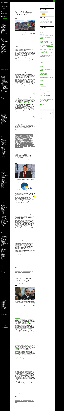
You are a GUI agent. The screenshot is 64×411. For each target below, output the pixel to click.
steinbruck (25, 146)
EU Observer (2, 126)
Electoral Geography (3, 125)
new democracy (31, 142)
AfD (15, 134)
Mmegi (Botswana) (3, 212)
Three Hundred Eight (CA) (4, 300)
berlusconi (16, 135)
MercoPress (2, 211)
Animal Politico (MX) (3, 43)
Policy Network (3, 242)
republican (43, 100)
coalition (45, 92)
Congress (48, 92)
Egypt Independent (3, 112)
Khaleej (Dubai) (3, 183)
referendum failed (17, 318)
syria (44, 101)
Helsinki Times (3, 154)
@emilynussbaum (43, 77)
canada (52, 91)
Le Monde (2, 203)
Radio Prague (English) (3, 249)
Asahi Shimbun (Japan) (3, 46)
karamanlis (16, 142)
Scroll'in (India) (3, 259)
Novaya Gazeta (3, 227)
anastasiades (30, 134)
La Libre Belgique (3, 191)
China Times (2, 74)
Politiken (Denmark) (3, 244)
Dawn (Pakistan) (3, 98)
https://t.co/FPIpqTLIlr (43, 36)
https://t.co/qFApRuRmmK (43, 74)
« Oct (41, 118)
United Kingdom (43, 103)
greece (25, 140)
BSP (31, 135)
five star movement (24, 139)
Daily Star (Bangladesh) (4, 91)
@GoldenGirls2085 (43, 64)
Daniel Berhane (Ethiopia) (4, 95)
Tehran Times (3, 275)
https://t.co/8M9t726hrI (45, 41)
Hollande (31, 140)
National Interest (3, 217)
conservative (31, 136)
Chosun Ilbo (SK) (3, 76)
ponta (16, 144)
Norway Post (2, 226)
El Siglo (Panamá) (3, 120)
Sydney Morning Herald (4, 273)
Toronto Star (2, 305)
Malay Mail (2, 208)
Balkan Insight (3, 52)
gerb (32, 139)
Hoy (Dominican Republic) (4, 157)
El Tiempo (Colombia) (3, 121)
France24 (2, 137)
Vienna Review (3, 313)
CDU (23, 136)
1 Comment (22, 283)
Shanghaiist (2, 260)
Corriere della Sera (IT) (4, 81)
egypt (41, 95)
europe (28, 137)
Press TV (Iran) (3, 246)
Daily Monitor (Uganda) (4, 89)
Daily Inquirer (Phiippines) (4, 87)
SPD (18, 146)
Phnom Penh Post (3, 241)
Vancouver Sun (3, 311)
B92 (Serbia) (2, 50)
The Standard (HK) (3, 298)
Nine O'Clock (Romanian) (4, 225)
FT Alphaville (2, 143)
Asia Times (2, 47)
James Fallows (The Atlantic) (4, 175)
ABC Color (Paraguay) (3, 25)
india (52, 96)
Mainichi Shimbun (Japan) (4, 207)
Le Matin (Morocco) (3, 202)
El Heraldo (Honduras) (4, 114)
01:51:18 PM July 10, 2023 (43, 42)
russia (46, 100)
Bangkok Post (2, 53)
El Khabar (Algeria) (3, 115)
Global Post (2, 147)
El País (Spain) (2, 119)
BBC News (2, 56)
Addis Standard (3, 26)
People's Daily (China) (3, 240)
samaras (16, 145)
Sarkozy (20, 145)
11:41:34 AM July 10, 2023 (43, 52)
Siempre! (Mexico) (3, 262)
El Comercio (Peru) (3, 113)
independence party (27, 141)
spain (16, 146)
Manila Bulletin (3, 210)
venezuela (45, 104)
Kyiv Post (2, 186)
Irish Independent (3, 170)
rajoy (30, 144)
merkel (26, 142)
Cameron (20, 136)
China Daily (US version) (4, 73)
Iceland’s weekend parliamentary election (22, 49)
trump (48, 101)
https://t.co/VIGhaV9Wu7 (43, 68)
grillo (28, 140)
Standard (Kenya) (3, 266)
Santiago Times (3, 256)
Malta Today (2, 209)
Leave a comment (24, 160)
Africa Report (2, 28)
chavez (42, 92)
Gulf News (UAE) (3, 152)
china (44, 92)
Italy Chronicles (3, 172)
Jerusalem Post (3, 179)
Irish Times (2, 171)
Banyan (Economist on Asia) (4, 54)
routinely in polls (25, 109)
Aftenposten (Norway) (3, 29)
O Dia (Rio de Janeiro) (3, 229)
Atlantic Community (3, 49)
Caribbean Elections (3, 67)
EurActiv (2, 127)
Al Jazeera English (3, 30)
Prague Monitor (3, 245)
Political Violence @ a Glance (4, 243)
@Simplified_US (43, 35)
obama (50, 99)
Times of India (3, 301)
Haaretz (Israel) (3, 153)
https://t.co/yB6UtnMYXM (43, 82)
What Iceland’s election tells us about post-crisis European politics (24, 12)
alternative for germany (21, 134)
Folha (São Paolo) (3, 133)
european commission (18, 138)
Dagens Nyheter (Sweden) (4, 85)
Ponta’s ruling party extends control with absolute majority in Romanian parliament (23, 157)
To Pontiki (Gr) (3, 304)
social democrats (30, 145)
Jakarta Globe (2, 173)
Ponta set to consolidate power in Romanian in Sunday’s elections (24, 280)
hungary (16, 141)
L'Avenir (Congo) (3, 187)
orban (16, 143)
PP (18, 144)
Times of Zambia (3, 303)
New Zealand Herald (3, 223)
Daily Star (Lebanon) (3, 92)
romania (33, 144)
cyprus (16, 137)
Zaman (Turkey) (3, 326)
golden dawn (21, 140)
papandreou (20, 143)
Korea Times (2, 185)
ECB (18, 137)
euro (25, 137)
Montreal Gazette (3, 214)
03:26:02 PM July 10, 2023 (43, 37)
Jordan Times (2, 181)
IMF (22, 141)
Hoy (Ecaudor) (3, 158)
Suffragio (3, 1)
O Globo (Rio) (2, 230)
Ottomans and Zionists (4, 237)
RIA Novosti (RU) (3, 254)
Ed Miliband (22, 137)
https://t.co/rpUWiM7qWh (43, 51)
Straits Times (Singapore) (4, 267)
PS (52, 99)
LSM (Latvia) (2, 206)
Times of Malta (3, 302)
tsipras (50, 101)
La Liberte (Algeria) (3, 190)
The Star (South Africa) (3, 299)
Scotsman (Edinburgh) (3, 258)
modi (47, 99)
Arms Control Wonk (3, 45)
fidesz (20, 139)
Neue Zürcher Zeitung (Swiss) (4, 218)
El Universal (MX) (3, 122)
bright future (28, 135)
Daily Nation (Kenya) (3, 90)
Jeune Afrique (3, 180)
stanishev (21, 146)
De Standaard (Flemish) (4, 99)
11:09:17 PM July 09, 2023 (43, 65)
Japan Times (2, 176)
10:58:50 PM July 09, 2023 (43, 69)
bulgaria (16, 136)
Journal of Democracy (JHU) (4, 182)
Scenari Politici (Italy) (3, 257)
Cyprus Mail (2, 84)
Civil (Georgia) (3, 77)
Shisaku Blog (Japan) (3, 261)
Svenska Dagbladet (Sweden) (4, 272)
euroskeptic (29, 138)
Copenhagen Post (3, 80)
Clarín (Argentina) (3, 78)
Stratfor (2, 268)
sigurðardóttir (24, 145)
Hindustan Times (3, 155)
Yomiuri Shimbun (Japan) (4, 325)
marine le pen (41, 99)
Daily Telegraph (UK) (3, 94)
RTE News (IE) (3, 255)
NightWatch (2, 224)
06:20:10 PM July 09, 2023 (43, 79)
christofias (26, 136)
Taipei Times (2, 274)
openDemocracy (3, 234)
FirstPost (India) (3, 132)
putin (41, 100)
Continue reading (27, 127)
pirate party (31, 143)
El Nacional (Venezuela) (4, 117)
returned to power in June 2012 (24, 102)
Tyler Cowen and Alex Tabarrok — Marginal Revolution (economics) (4, 308)
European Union (25, 138)
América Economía (3, 35)
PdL (28, 143)
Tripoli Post (2, 306)
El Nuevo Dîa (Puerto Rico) (4, 118)
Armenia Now (3, 44)
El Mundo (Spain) (3, 116)
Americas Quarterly (3, 36)
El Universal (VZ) (3, 123)
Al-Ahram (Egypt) (3, 31)
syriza (29, 146)
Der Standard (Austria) (3, 101)
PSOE (27, 144)
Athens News (2, 48)
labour (21, 142)
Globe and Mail (3, 148)
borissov (24, 135)
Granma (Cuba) (3, 149)
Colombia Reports (3, 79)
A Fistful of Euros (3, 24)
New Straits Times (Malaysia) (4, 221)
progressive (21, 144)
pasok (23, 143)
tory (31, 146)
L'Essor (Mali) (2, 188)
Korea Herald (2, 184)
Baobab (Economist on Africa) (4, 55)
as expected (21, 193)
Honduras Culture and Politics (4, 156)
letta (23, 142)
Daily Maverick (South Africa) (4, 88)
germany (16, 140)
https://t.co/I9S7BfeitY (50, 46)
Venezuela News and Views (4, 312)
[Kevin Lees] (42, 34)
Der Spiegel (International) (4, 100)
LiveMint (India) (3, 205)
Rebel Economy (3, 250)
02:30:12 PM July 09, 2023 (43, 83)
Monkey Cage (2, 213)
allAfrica (2, 34)
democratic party (49, 93)
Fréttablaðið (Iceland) (3, 142)
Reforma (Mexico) (3, 251)
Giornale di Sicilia (3, 146)
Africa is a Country (3, 27)
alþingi (27, 134)
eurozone (16, 139)
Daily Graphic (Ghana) (3, 86)
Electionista (2, 124)
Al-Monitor (2, 32)
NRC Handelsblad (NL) (3, 228)
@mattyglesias (42, 55)
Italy (31, 141)
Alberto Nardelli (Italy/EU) (4, 33)
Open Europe (2, 233)
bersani (21, 135)
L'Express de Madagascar (4, 189)
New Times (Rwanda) (3, 222)
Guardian (2, 150)
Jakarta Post (2, 174)
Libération (2, 204)
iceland (20, 141)
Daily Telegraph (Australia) (4, 93)
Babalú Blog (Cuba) (3, 51)
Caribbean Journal (3, 68)
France (30, 139)
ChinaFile (2, 75)
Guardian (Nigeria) (3, 151)
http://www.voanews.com (4, 159)
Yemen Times (3, 324)
